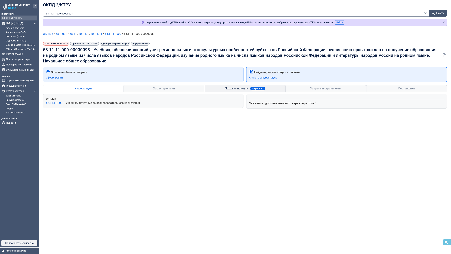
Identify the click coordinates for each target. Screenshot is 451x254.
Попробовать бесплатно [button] (19, 243)
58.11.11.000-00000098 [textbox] (59, 13)
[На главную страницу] (15, 6)
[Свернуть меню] (35, 6)
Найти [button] (339, 22)
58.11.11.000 (54, 103)
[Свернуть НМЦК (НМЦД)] (35, 23)
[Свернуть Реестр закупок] (35, 91)
